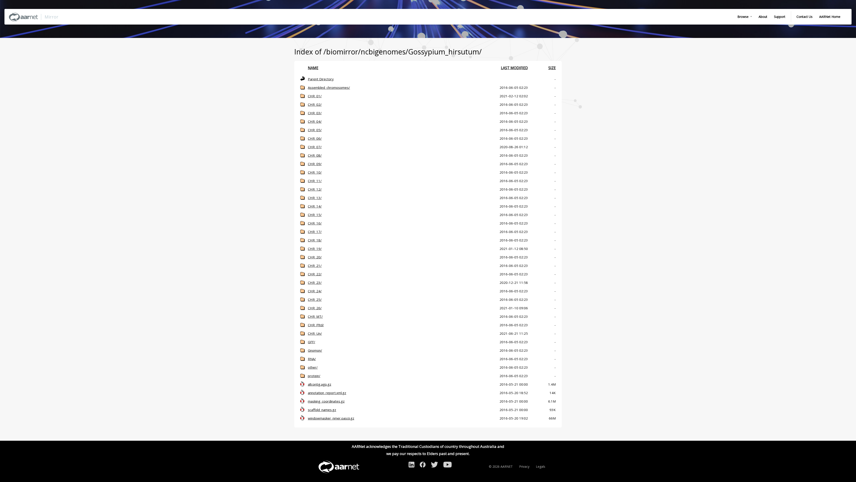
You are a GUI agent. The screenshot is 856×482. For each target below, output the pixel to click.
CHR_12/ (315, 189)
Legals (540, 466)
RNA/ (312, 359)
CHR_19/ (315, 248)
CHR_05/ (315, 130)
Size (552, 67)
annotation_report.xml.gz (327, 393)
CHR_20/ (315, 257)
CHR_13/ (315, 197)
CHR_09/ (315, 164)
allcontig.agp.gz (319, 384)
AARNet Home (829, 17)
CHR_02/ (315, 104)
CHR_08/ (315, 155)
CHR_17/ (315, 231)
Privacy (524, 466)
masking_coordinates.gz (326, 401)
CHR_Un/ (315, 333)
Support (779, 17)
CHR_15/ (315, 214)
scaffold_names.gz (322, 409)
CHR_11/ (315, 181)
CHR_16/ (315, 223)
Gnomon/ (315, 350)
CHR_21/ (315, 265)
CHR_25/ (315, 299)
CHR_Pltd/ (316, 325)
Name (313, 67)
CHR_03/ (315, 113)
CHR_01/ (315, 96)
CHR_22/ (315, 274)
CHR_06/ (315, 138)
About (763, 17)
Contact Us (804, 17)
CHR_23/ (315, 282)
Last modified (514, 67)
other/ (313, 367)
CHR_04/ (315, 121)
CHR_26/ (315, 308)
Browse (743, 17)
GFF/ (311, 342)
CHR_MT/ (315, 316)
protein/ (314, 376)
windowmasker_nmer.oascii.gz (331, 418)
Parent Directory (321, 79)
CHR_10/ (315, 172)
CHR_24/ (315, 291)
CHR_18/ (315, 240)
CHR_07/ (315, 147)
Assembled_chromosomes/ (329, 87)
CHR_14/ (315, 206)
